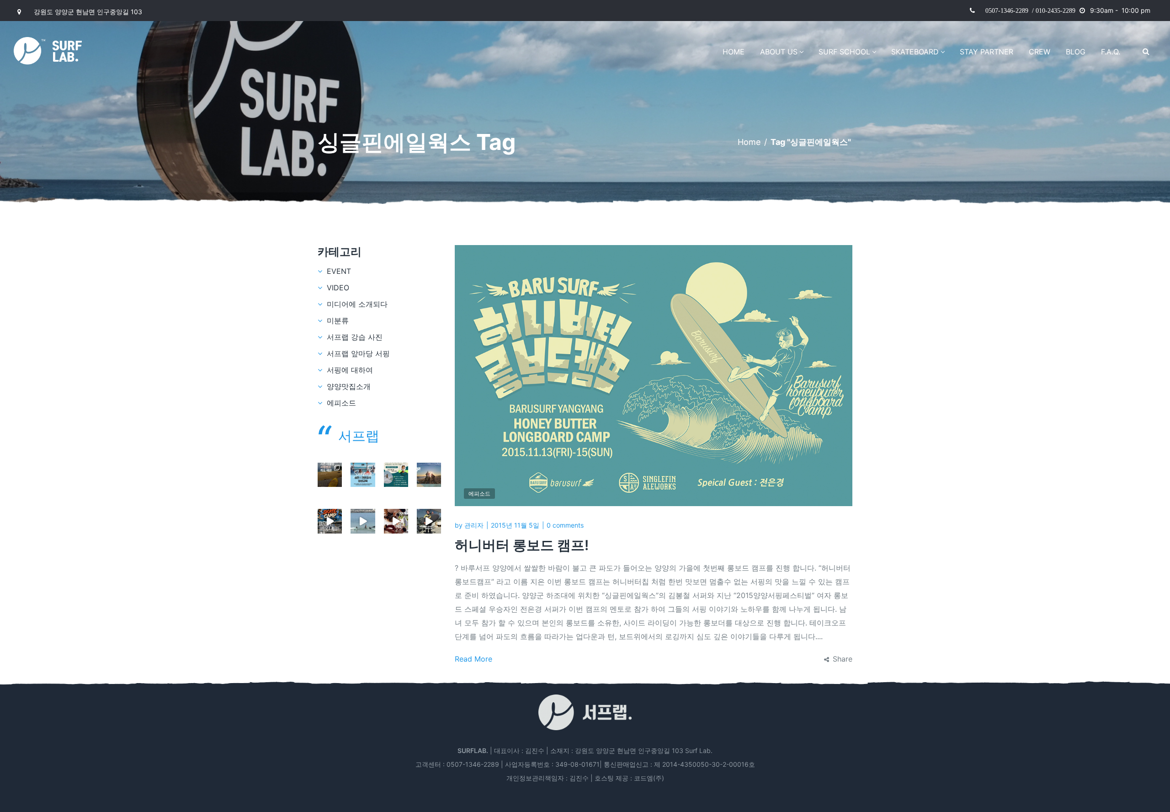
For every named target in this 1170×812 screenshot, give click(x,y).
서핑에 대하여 (350, 369)
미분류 (338, 320)
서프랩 (358, 435)
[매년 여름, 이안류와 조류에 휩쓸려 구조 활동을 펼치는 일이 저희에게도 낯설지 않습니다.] (396, 475)
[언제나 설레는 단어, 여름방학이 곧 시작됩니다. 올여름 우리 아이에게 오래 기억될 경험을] (330, 521)
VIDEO (338, 287)
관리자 (474, 525)
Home (749, 142)
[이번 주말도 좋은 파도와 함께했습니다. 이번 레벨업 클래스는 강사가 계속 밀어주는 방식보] (363, 521)
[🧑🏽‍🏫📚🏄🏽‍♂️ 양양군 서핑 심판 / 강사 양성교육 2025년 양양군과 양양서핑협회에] (363, 475)
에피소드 (479, 493)
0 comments (565, 525)
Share (842, 658)
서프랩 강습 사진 (355, 337)
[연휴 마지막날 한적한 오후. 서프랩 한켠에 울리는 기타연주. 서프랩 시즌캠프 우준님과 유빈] (396, 521)
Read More (473, 658)
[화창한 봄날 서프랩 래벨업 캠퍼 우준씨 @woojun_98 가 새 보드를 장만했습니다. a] (429, 521)
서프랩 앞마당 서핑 (358, 353)
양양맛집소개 (349, 386)
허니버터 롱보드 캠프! (522, 545)
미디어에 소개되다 (357, 304)
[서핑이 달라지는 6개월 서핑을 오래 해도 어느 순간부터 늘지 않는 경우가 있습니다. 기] (330, 475)
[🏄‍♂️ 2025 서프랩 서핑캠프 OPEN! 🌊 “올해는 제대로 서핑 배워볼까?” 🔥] (429, 475)
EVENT (339, 271)
